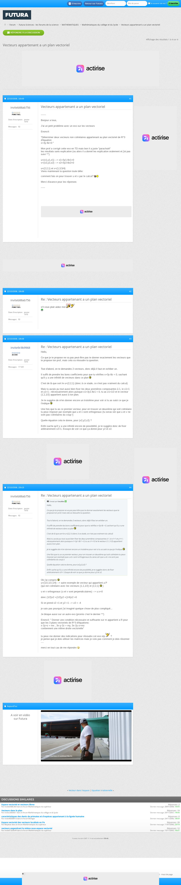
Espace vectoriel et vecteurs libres (18, 804)
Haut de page (167, 874)
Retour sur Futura (94, 3)
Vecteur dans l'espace (79, 790)
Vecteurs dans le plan (11, 810)
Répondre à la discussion (23, 32)
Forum (12, 24)
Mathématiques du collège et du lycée (100, 24)
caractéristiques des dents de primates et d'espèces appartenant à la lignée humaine (42, 816)
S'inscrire (74, 3)
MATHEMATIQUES (70, 24)
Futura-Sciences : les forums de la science (39, 24)
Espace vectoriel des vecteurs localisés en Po (23, 822)
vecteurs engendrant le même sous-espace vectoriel (26, 828)
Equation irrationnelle (102, 790)
